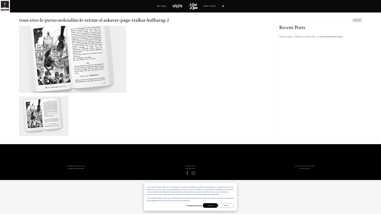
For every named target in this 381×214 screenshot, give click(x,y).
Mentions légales (286, 37)
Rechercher (357, 20)
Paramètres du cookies (194, 205)
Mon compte (209, 6)
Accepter (210, 205)
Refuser (226, 205)
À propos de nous (190, 166)
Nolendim (177, 6)
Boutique (161, 6)
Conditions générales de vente (76, 166)
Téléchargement (190, 168)
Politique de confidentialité (305, 37)
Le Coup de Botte (193, 6)
